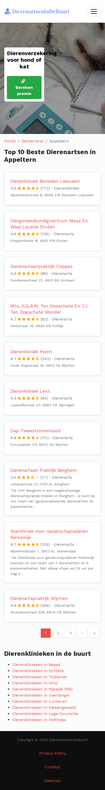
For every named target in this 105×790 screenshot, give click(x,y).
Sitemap (52, 780)
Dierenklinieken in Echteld (38, 670)
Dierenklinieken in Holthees (39, 719)
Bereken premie (24, 90)
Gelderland (32, 141)
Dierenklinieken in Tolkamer (39, 676)
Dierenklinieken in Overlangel (41, 695)
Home (10, 141)
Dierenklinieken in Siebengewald (44, 707)
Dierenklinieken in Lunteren (39, 701)
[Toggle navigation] (94, 11)
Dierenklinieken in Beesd (36, 664)
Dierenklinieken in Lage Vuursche (45, 713)
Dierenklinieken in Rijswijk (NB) (42, 689)
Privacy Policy (52, 753)
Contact (52, 766)
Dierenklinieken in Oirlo (35, 683)
